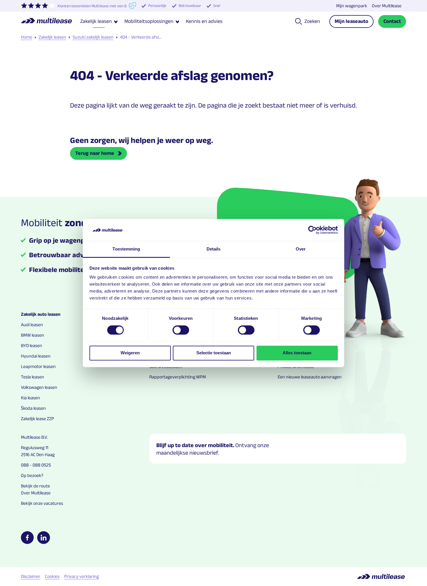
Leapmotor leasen (38, 366)
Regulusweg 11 (34, 447)
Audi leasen (32, 324)
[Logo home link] (50, 21)
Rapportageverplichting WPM (177, 376)
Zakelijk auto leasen (40, 314)
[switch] (181, 330)
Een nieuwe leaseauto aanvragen (310, 376)
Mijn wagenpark (351, 5)
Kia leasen (30, 397)
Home (26, 37)
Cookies (52, 576)
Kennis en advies (204, 21)
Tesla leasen (32, 376)
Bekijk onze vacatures (42, 503)
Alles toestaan (297, 352)
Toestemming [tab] (126, 249)
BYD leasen (31, 345)
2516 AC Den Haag (38, 454)
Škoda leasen (33, 408)
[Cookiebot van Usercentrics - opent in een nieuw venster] (312, 230)
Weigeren (130, 352)
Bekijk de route (35, 485)
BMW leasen (32, 335)
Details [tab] (214, 249)
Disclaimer (30, 576)
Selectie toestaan (213, 352)
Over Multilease (386, 5)
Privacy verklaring (81, 576)
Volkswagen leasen (39, 387)
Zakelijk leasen (52, 37)
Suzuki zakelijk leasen (93, 37)
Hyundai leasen (36, 355)
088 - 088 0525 (36, 464)
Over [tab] (301, 249)
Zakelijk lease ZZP (37, 418)
